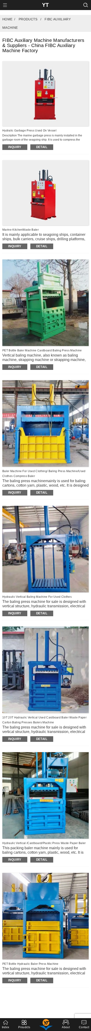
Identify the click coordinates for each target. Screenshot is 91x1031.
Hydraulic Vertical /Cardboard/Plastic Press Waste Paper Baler (44, 843)
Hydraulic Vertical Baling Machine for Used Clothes (37, 596)
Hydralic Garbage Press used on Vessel (29, 130)
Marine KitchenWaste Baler (20, 229)
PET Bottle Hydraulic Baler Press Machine (30, 963)
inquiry (14, 147)
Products (28, 19)
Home (7, 19)
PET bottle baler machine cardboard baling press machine (42, 350)
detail (41, 147)
